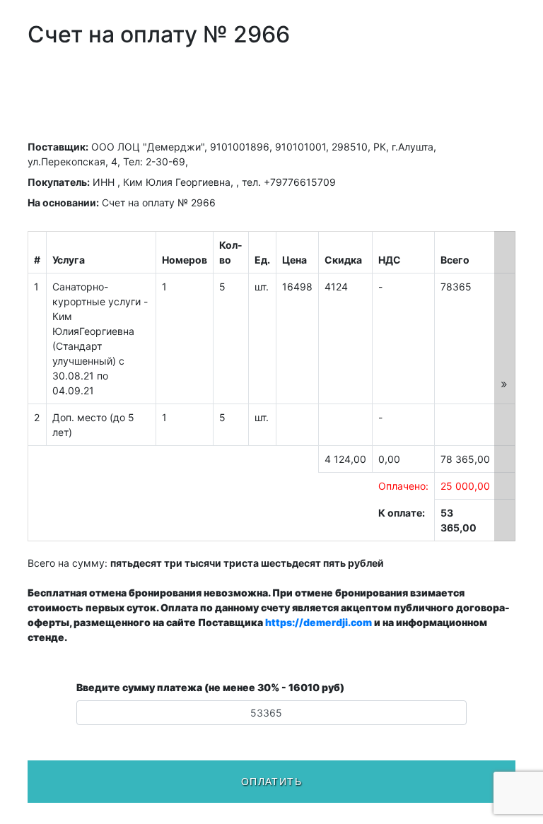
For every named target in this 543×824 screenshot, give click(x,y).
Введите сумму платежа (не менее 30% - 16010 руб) (210, 687)
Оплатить (271, 781)
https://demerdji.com (318, 622)
